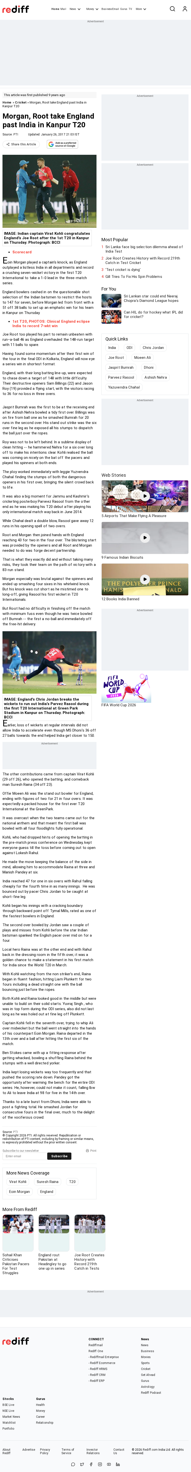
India (112, 347)
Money (90, 9)
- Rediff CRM (97, 1375)
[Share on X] (82, 1464)
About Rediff (6, 1451)
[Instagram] (100, 1464)
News (73, 9)
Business (147, 1351)
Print (93, 1151)
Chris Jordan (153, 347)
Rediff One (96, 1351)
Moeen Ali (142, 357)
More (139, 9)
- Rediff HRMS (98, 1369)
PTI (15, 134)
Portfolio (8, 1428)
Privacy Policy (45, 1451)
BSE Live (8, 1405)
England (46, 1191)
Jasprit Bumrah (121, 367)
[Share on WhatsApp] (73, 1464)
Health (40, 1405)
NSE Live (8, 1411)
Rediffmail (96, 1345)
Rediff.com (150, 1449)
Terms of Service (67, 1451)
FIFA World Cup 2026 (118, 705)
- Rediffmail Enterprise (104, 1357)
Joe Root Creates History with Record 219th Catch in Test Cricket (142, 260)
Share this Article (23, 144)
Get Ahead (148, 1375)
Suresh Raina (47, 1182)
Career (40, 1417)
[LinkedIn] (118, 1464)
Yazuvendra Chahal (124, 387)
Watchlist (9, 1422)
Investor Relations (93, 1451)
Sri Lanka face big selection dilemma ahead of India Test (144, 249)
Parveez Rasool (121, 377)
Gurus (124, 9)
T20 (72, 1182)
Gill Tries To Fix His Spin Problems (133, 276)
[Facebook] (91, 1464)
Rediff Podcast (151, 1392)
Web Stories (113, 475)
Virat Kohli (17, 1182)
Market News (11, 1417)
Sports (145, 1363)
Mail (63, 9)
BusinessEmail (110, 9)
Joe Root (116, 357)
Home (55, 9)
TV (130, 9)
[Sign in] (185, 9)
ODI (129, 347)
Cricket (21, 102)
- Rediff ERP (96, 1381)
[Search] (172, 9)
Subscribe (59, 1156)
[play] (145, 496)
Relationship (44, 1422)
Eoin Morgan (19, 1191)
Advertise (28, 1449)
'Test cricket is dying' (123, 269)
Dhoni (148, 367)
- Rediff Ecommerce (102, 1363)
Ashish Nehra (155, 377)
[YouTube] (109, 1464)
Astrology (147, 1387)
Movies (146, 1357)
